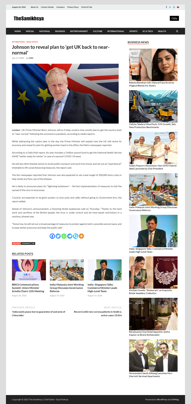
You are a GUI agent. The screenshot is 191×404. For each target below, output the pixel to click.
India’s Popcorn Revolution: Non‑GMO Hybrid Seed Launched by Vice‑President (153, 167)
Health (162, 31)
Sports (133, 31)
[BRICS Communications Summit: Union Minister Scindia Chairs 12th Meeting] (29, 281)
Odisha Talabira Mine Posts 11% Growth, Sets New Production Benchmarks (152, 125)
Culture (97, 31)
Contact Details (47, 7)
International (115, 31)
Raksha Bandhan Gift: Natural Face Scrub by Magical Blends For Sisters (151, 84)
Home (17, 31)
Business (60, 31)
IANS (31, 58)
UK (33, 243)
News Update (32, 42)
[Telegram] (69, 236)
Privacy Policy (72, 7)
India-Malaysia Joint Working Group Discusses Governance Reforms (67, 288)
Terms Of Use (86, 7)
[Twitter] (170, 7)
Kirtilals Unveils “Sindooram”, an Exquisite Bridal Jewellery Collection (150, 292)
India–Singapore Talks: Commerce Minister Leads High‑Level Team (102, 288)
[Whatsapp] (64, 236)
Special (30, 31)
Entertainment (79, 31)
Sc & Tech (148, 31)
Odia (174, 18)
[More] (81, 236)
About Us (34, 7)
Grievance (60, 7)
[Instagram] (174, 7)
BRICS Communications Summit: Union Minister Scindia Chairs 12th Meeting (28, 288)
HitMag (175, 399)
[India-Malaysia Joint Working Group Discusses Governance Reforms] (67, 281)
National (44, 31)
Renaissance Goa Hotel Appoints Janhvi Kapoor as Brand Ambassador (149, 333)
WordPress (162, 399)
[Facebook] (166, 7)
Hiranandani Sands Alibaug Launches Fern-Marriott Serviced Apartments (151, 375)
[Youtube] (178, 7)
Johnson (26, 243)
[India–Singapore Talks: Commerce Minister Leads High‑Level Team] (105, 281)
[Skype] (75, 236)
